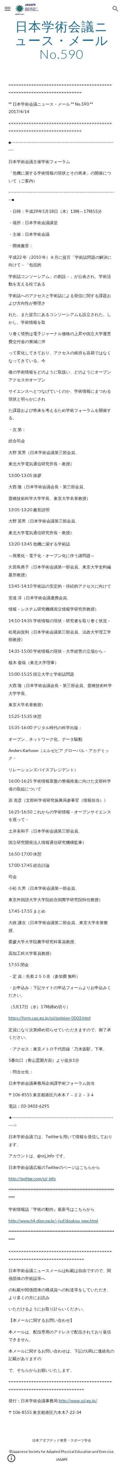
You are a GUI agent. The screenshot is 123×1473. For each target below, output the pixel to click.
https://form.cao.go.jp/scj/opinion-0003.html (50, 1018)
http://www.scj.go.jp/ (78, 1400)
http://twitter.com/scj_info (32, 1178)
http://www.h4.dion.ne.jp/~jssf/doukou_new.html (53, 1220)
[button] (7, 8)
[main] (61, 40)
